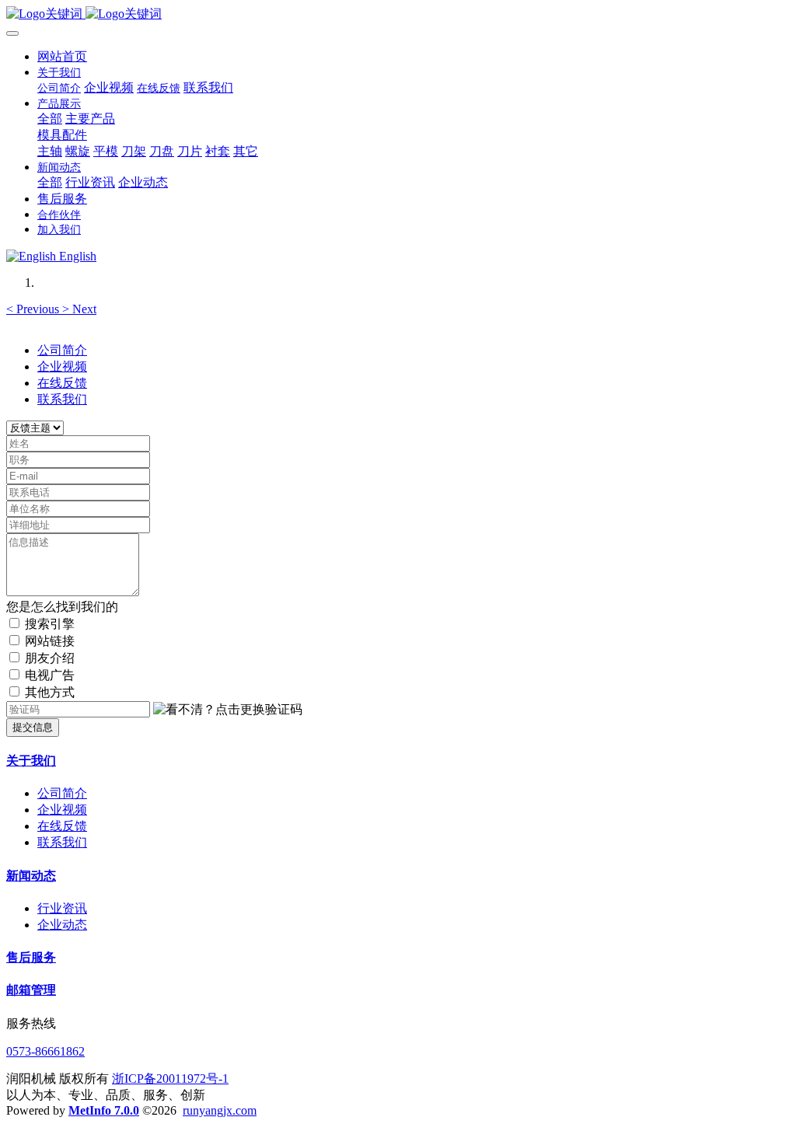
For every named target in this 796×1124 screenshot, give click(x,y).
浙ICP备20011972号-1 (170, 1078)
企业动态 (62, 924)
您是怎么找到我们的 (62, 606)
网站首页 (62, 56)
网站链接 (50, 641)
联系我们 (62, 399)
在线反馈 (62, 382)
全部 (49, 118)
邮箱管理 (31, 990)
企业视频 (62, 366)
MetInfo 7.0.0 (103, 1110)
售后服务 (31, 957)
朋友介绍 (50, 658)
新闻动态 (31, 875)
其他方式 (50, 692)
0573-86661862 (45, 1051)
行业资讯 (62, 908)
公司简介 (62, 350)
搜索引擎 (50, 623)
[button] (34, 309)
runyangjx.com (220, 1110)
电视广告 (50, 675)
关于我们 (31, 760)
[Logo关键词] (398, 14)
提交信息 (32, 727)
